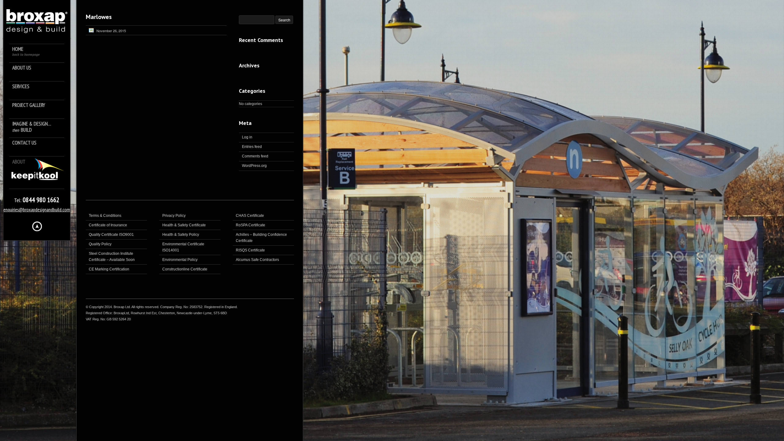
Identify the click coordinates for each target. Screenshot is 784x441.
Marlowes (99, 17)
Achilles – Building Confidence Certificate (261, 237)
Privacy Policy (174, 215)
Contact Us (24, 143)
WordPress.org (254, 166)
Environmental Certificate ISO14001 (183, 247)
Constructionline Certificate (184, 269)
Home (26, 51)
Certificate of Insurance (108, 225)
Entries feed (252, 147)
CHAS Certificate (250, 215)
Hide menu (37, 226)
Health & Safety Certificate (184, 225)
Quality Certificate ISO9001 (111, 234)
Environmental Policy (180, 260)
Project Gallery (28, 105)
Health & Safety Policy (180, 234)
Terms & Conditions (105, 215)
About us (21, 68)
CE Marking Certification (109, 269)
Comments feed (255, 156)
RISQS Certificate (250, 250)
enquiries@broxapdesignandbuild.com (36, 209)
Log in (247, 137)
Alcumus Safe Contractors (257, 260)
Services (20, 86)
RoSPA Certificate (250, 225)
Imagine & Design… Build (31, 127)
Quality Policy (100, 244)
